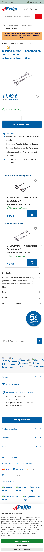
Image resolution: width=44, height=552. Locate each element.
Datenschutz (17, 346)
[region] (22, 78)
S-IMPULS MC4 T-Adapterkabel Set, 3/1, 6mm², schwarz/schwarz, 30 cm (22, 201)
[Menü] (40, 9)
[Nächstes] (41, 245)
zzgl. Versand (13, 99)
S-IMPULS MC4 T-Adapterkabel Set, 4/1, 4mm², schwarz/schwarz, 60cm (22, 249)
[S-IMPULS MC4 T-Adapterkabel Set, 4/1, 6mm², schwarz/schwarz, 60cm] (22, 78)
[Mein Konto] (30, 9)
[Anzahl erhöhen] (19, 118)
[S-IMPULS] (22, 47)
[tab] (22, 279)
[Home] (3, 25)
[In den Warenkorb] (32, 213)
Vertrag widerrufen (22, 419)
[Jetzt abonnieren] (39, 341)
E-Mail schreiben (13, 384)
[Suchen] (38, 16)
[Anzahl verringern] (5, 118)
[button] (38, 377)
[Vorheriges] (3, 245)
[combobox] (18, 16)
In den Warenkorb (20, 124)
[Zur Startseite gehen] (9, 8)
